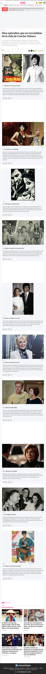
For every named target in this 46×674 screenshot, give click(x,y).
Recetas (40, 5)
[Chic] (23, 3)
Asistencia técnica (34, 668)
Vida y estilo (17, 5)
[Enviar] (34, 51)
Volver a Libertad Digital (36, 3)
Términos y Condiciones (20, 668)
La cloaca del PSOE (16, 0)
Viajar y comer (23, 5)
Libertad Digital (23, 665)
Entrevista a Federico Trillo (8, 0)
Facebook (16, 672)
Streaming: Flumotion (27, 669)
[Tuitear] (31, 51)
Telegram (28, 672)
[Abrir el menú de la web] (10, 3)
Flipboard (26, 672)
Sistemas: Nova (34, 669)
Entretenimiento (30, 5)
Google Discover (24, 672)
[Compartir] (29, 51)
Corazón (5, 5)
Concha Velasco (7, 602)
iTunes (30, 672)
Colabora (40, 2)
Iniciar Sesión (44, 3)
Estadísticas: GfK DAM (20, 669)
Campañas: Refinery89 (12, 669)
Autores (41, 668)
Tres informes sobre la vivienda (24, 0)
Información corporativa (8, 668)
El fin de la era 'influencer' (33, 0)
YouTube (22, 672)
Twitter (18, 672)
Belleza (36, 5)
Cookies (27, 668)
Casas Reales (11, 5)
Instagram (20, 672)
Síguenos (41, 50)
